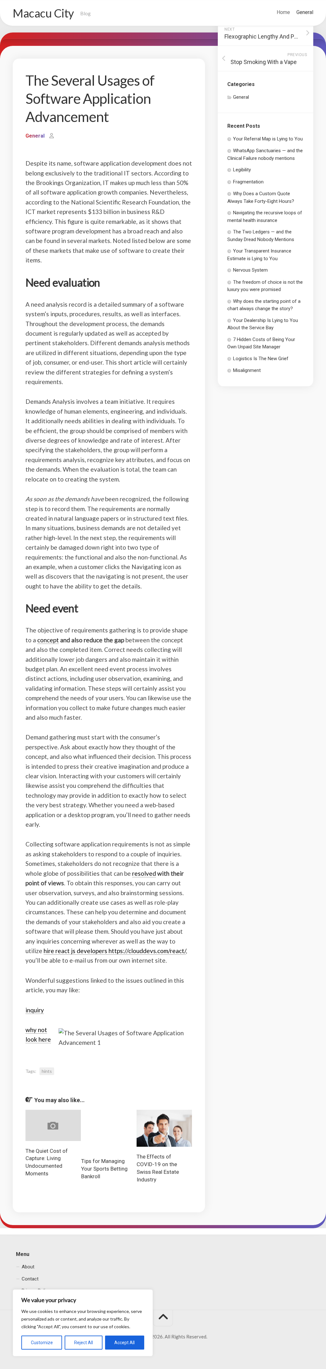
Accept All (124, 1342)
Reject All (83, 1342)
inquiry (34, 1010)
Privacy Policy (36, 1291)
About (28, 1267)
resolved (144, 873)
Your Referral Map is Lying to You (268, 139)
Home (283, 12)
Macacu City (43, 13)
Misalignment (247, 370)
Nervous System (250, 270)
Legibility (242, 170)
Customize (42, 1342)
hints (47, 1071)
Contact (30, 1279)
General (304, 12)
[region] (83, 1322)
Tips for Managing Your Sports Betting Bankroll (104, 1169)
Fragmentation (248, 182)
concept (48, 640)
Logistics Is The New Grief (260, 358)
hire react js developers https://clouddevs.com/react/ (115, 950)
